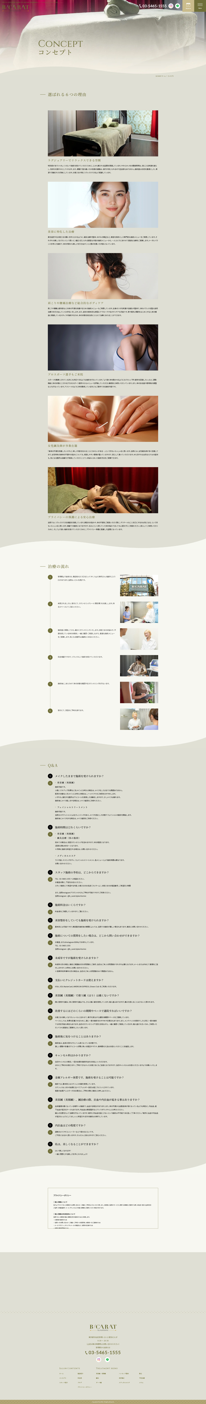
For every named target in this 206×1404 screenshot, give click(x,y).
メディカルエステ (124, 1382)
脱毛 (140, 1373)
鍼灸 (97, 1378)
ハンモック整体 (124, 1373)
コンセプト (62, 1378)
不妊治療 (142, 1378)
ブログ (80, 1382)
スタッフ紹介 (63, 1382)
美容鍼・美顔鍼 (101, 1373)
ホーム (61, 1373)
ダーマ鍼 (99, 1382)
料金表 (80, 1378)
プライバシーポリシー (85, 1387)
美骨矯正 (121, 1378)
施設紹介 (80, 1373)
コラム (141, 1382)
